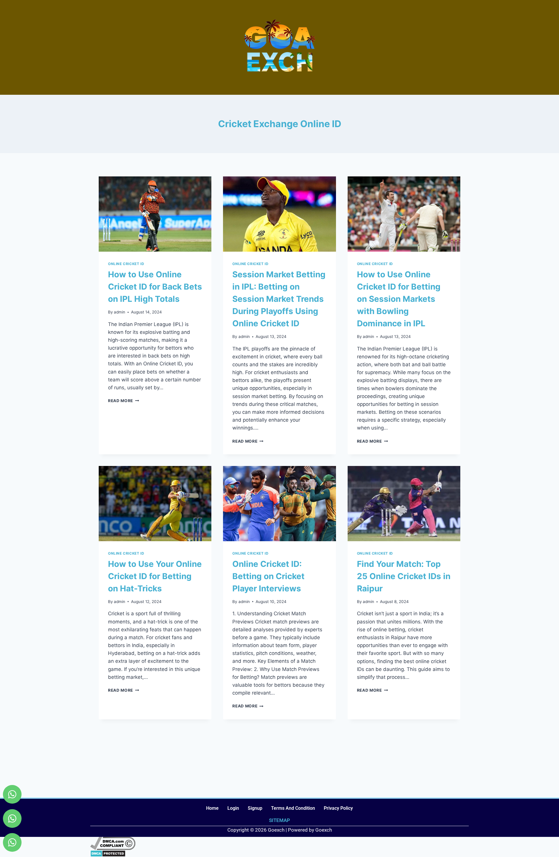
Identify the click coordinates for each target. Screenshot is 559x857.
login (233, 808)
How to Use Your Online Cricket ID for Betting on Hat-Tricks (155, 576)
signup (255, 808)
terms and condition (293, 808)
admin (119, 312)
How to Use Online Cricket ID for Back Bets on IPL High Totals (155, 286)
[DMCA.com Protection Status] (279, 853)
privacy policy (338, 808)
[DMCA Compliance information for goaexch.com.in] (279, 843)
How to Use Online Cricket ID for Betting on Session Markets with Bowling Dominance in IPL (399, 298)
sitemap (279, 820)
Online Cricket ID (126, 264)
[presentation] (155, 214)
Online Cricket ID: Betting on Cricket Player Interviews (268, 576)
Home (212, 808)
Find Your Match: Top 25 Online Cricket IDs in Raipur (403, 576)
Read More (123, 400)
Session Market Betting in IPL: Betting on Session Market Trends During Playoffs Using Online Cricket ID (279, 298)
